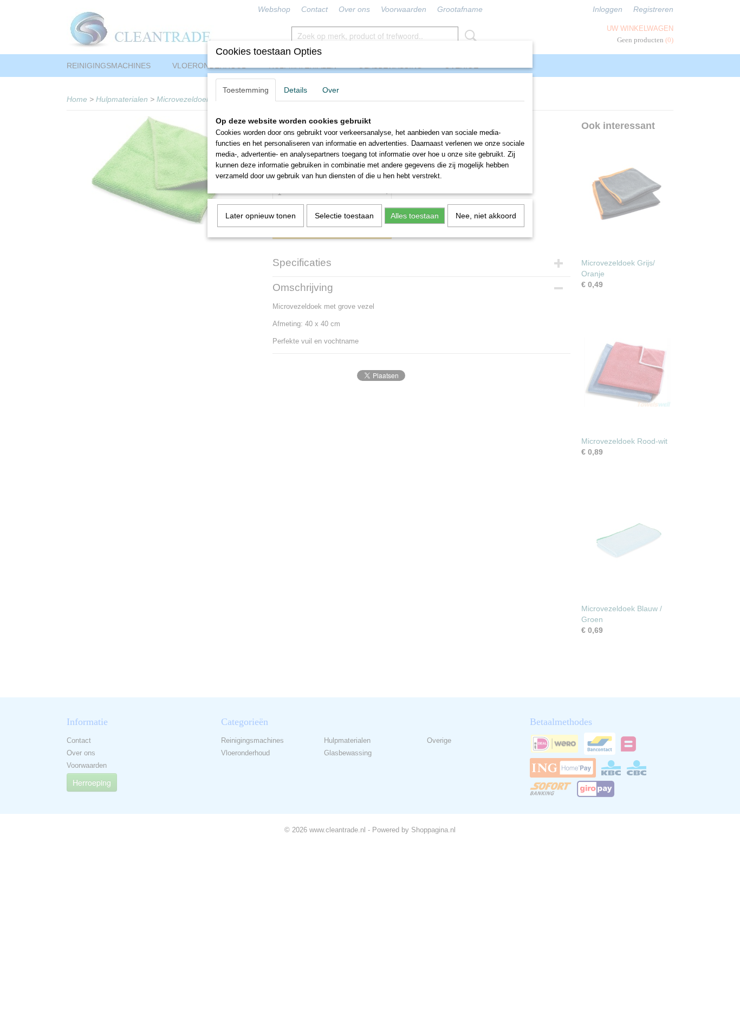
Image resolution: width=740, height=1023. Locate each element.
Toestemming (246, 90)
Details (295, 90)
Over (330, 90)
